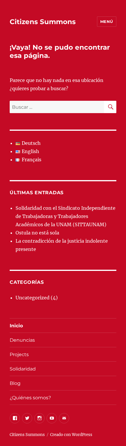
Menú (106, 21)
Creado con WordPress (71, 434)
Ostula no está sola (37, 233)
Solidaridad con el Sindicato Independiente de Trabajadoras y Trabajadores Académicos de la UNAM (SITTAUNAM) (65, 216)
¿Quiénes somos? (30, 397)
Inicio (16, 325)
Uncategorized (33, 298)
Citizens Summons (43, 22)
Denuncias (22, 340)
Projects (19, 354)
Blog (15, 383)
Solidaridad (23, 369)
